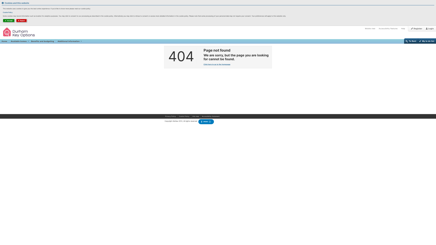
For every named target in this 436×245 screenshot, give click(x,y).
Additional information (69, 41)
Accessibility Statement (211, 116)
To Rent (412, 41)
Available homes (19, 41)
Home (4, 41)
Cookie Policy (8, 12)
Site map (195, 116)
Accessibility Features (388, 28)
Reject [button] (22, 20)
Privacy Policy (170, 116)
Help (403, 28)
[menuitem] (4, 41)
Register (417, 28)
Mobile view (370, 28)
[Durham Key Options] (17, 32)
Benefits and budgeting (42, 41)
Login (431, 28)
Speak (205, 122)
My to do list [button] (428, 41)
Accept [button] (9, 20)
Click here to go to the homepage (217, 64)
